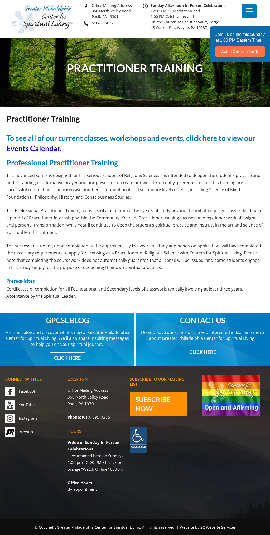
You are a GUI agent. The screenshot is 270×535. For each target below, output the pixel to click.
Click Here (67, 358)
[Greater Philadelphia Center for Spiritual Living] (41, 34)
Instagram (28, 418)
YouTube (27, 404)
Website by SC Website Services (208, 527)
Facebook (27, 391)
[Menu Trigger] (249, 11)
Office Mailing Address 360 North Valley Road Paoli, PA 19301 (112, 11)
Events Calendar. (33, 148)
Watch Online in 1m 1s (240, 51)
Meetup (26, 431)
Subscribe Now (153, 404)
